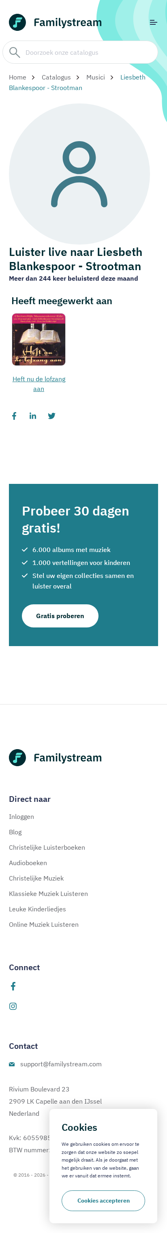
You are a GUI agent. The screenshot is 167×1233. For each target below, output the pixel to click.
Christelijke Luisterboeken (47, 847)
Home (17, 77)
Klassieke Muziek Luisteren (48, 893)
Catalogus (56, 77)
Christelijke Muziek (36, 878)
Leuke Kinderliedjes (37, 909)
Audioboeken (28, 863)
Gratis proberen (60, 616)
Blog (15, 832)
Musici (95, 77)
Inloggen (21, 816)
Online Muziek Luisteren (44, 924)
